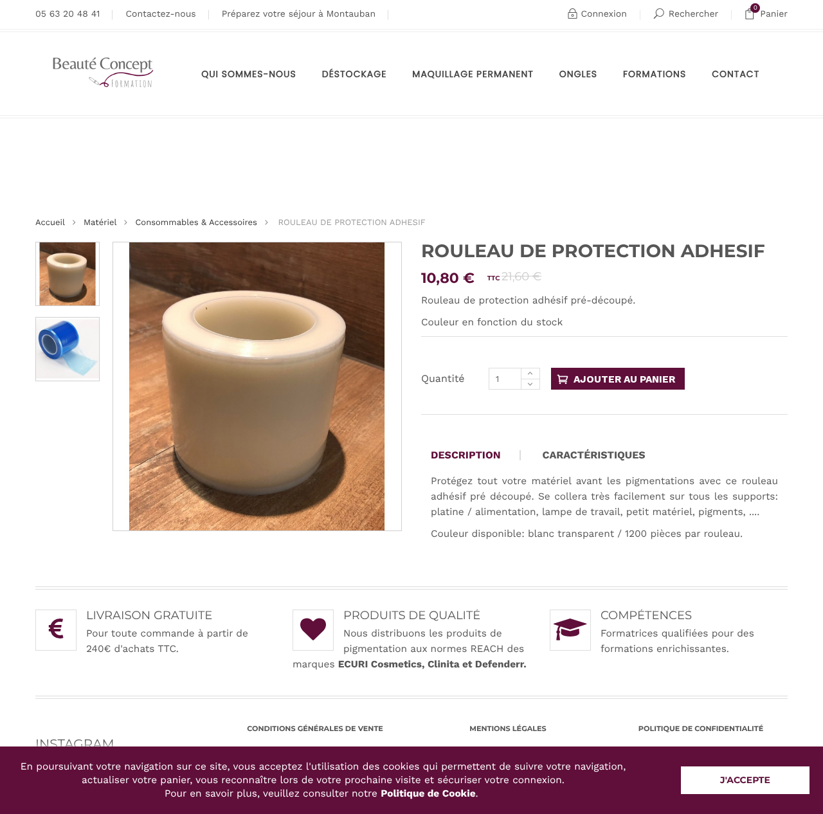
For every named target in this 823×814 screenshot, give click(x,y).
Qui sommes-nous (248, 74)
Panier (771, 12)
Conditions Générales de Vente (315, 728)
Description (466, 455)
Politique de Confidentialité (700, 728)
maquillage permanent (473, 74)
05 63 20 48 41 (67, 14)
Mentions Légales (507, 728)
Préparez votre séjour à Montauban (298, 14)
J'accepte (745, 780)
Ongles (578, 74)
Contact (735, 74)
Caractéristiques (594, 455)
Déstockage (354, 74)
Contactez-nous (160, 14)
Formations (654, 74)
